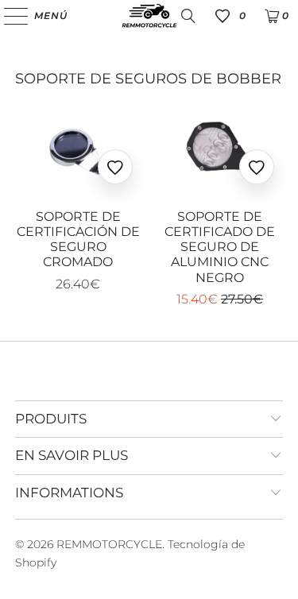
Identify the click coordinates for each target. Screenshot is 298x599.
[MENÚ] (8, 16)
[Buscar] (188, 16)
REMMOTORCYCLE (109, 544)
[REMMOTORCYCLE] (149, 16)
